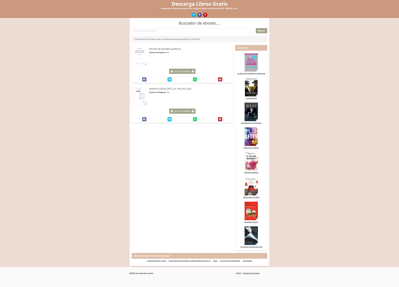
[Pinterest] (205, 15)
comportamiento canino (156, 261)
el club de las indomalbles (230, 261)
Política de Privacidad (251, 273)
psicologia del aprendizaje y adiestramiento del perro (190, 261)
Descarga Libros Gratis (200, 3)
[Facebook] (199, 15)
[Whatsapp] (195, 79)
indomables (247, 261)
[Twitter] (194, 15)
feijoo (215, 261)
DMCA (238, 273)
